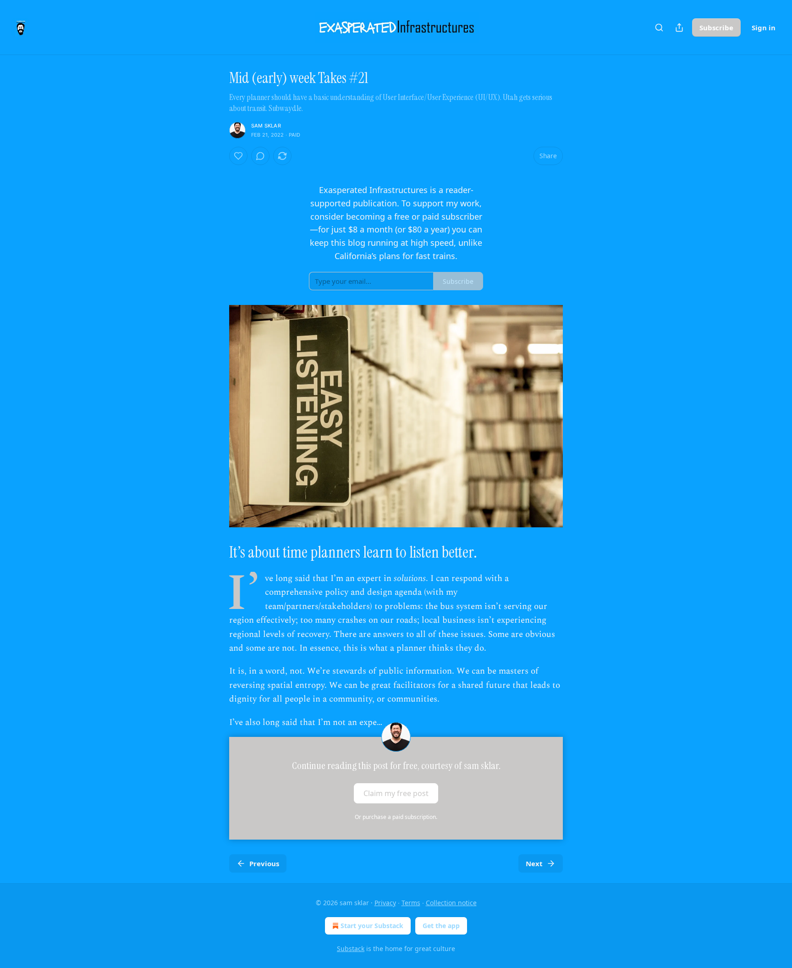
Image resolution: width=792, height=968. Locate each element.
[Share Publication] (679, 27)
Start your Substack (372, 925)
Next (534, 863)
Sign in (764, 27)
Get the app (441, 925)
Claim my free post (396, 793)
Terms (411, 902)
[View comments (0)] (260, 156)
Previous (264, 863)
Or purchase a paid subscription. (396, 817)
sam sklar (266, 125)
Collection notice (451, 902)
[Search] (659, 27)
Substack (350, 948)
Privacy (385, 902)
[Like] (238, 156)
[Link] (216, 552)
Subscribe (716, 27)
